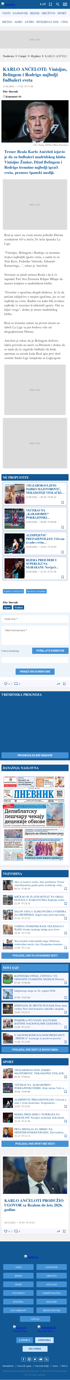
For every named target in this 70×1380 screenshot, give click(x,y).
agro (18, 22)
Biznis (34, 13)
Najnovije (20, 13)
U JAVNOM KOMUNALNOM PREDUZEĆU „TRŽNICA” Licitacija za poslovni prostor (35, 1038)
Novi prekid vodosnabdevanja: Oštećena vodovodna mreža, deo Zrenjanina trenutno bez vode (35, 944)
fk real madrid (36, 591)
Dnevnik (13, 91)
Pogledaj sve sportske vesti (35, 1143)
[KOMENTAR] (16, 684)
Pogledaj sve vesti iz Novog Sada (35, 1049)
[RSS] (46, 1359)
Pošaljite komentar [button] (50, 650)
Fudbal (19, 607)
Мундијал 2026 (47, 22)
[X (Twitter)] (35, 1359)
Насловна (35, 1348)
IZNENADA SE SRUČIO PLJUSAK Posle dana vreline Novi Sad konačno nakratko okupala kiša (35, 1008)
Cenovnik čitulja (42, 1365)
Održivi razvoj (51, 1293)
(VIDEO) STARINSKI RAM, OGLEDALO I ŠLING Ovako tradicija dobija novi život (35, 929)
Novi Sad (51, 1284)
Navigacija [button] (65, 4)
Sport (61, 13)
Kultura (18, 1301)
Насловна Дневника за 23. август (35, 818)
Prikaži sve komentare (35, 671)
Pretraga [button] (57, 4)
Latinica (24, 1340)
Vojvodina (18, 1293)
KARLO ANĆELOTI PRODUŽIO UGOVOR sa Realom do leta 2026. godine (35, 1194)
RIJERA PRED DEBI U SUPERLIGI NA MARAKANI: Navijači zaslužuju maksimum (35, 568)
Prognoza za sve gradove (35, 755)
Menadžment (8, 1365)
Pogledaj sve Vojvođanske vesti (35, 955)
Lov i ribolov (18, 1310)
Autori (55, 1365)
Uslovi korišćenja (10, 651)
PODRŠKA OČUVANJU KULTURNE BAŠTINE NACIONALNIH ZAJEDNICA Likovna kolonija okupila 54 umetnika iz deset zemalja (35, 1023)
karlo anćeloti (13, 591)
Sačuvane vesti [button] (50, 4)
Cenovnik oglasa (24, 1365)
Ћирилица (44, 1340)
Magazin (51, 1301)
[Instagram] (29, 1359)
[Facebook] (23, 1359)
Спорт (22, 56)
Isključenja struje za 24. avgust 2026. (35, 994)
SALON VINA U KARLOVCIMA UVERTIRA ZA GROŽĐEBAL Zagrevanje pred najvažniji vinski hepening (35, 914)
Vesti (6, 13)
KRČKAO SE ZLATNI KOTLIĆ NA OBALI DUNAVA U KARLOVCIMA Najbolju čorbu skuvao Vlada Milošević (35, 899)
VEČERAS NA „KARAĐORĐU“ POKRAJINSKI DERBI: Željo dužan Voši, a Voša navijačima (35, 518)
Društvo (48, 13)
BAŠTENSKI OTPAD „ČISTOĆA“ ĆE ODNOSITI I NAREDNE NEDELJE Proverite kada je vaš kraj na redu (35, 979)
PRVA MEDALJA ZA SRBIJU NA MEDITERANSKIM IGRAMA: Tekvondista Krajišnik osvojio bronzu (35, 1132)
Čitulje (35, 1318)
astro (29, 22)
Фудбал (36, 56)
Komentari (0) (13, 96)
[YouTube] (41, 1359)
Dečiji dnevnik (51, 1310)
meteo (7, 22)
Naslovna (8, 56)
